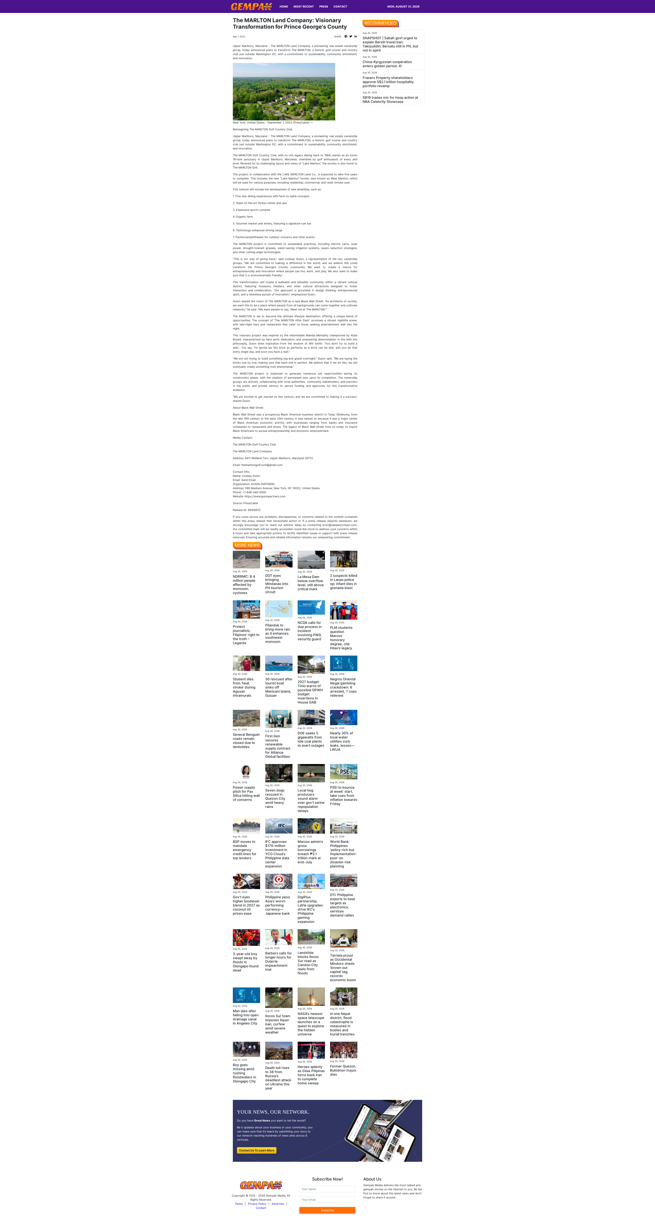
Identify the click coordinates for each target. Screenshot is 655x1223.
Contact (261, 1208)
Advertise (278, 1203)
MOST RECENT (304, 6)
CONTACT (340, 6)
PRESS (323, 6)
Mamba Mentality (317, 335)
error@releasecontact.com (339, 525)
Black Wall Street (312, 301)
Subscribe (327, 1210)
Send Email (248, 480)
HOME (284, 6)
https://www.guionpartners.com (265, 496)
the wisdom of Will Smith (305, 343)
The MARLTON (242, 155)
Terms (239, 1203)
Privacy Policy (257, 1203)
